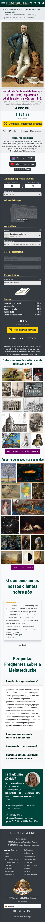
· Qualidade (28, 862)
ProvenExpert (15, 635)
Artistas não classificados (31, 9)
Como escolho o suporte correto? (21, 746)
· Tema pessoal (29, 856)
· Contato (7, 853)
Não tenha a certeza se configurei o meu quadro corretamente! (22, 756)
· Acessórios (28, 871)
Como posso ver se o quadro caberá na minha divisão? (19, 736)
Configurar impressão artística (24, 123)
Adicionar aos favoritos (24, 164)
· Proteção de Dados (11, 862)
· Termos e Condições (11, 859)
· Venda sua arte (30, 859)
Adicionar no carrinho (24, 329)
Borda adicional (8, 191)
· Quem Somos (9, 874)
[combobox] (23, 194)
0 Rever (27, 169)
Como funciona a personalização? (22, 681)
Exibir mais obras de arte (22, 567)
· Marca (6, 856)
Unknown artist (10, 12)
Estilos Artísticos (14, 9)
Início (4, 9)
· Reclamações (9, 871)
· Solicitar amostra (30, 874)
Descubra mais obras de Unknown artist (22, 451)
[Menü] (3, 3)
